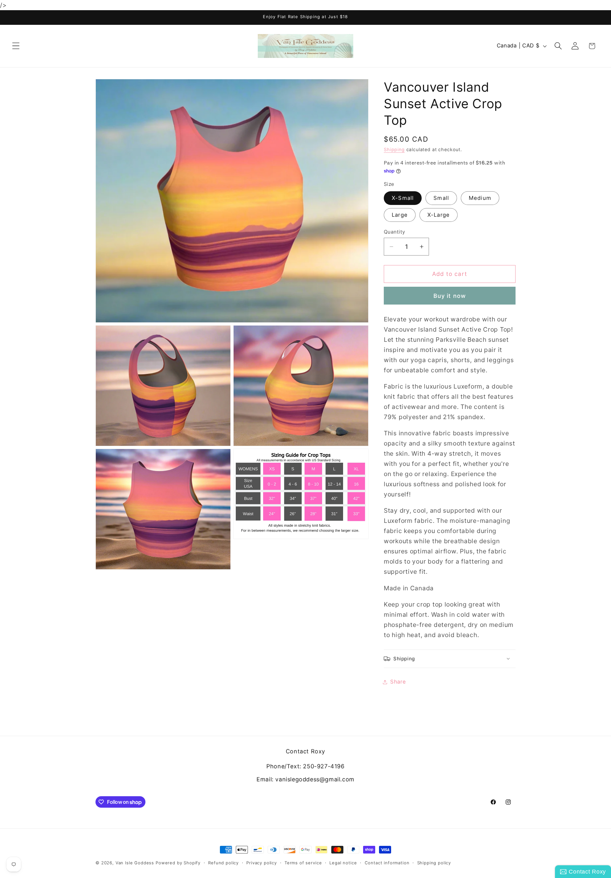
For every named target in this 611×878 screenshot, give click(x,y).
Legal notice (343, 862)
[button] (16, 46)
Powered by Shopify (178, 862)
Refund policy (223, 862)
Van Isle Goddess (135, 862)
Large (400, 215)
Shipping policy (434, 862)
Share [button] (398, 681)
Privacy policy (261, 862)
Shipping (394, 149)
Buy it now (449, 295)
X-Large (438, 215)
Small (441, 198)
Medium (480, 198)
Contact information (387, 862)
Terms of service (303, 862)
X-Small (403, 198)
